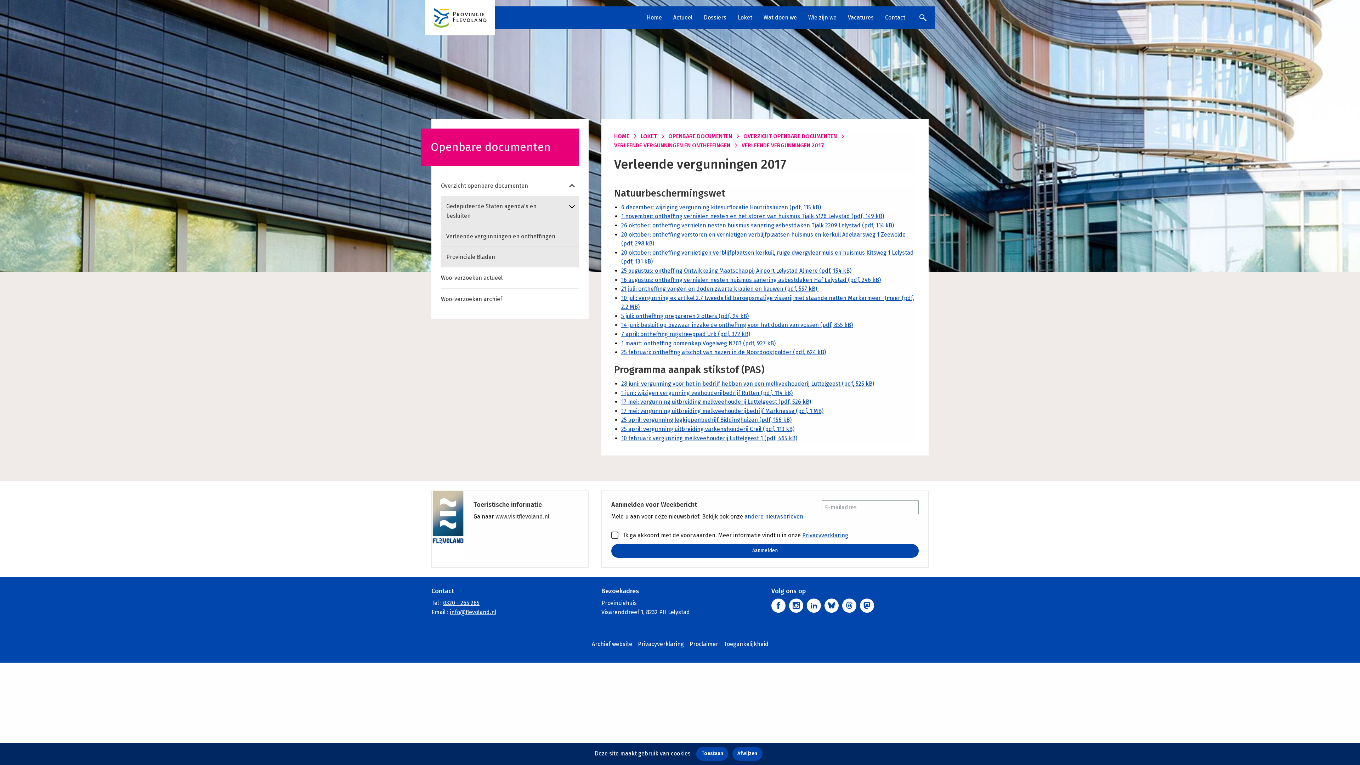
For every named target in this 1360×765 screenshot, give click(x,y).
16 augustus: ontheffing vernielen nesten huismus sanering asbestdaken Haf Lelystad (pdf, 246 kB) (751, 280)
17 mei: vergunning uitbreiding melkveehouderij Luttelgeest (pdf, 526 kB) (716, 401)
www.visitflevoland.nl (522, 516)
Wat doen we (780, 17)
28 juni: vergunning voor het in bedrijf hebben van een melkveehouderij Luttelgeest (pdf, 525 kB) (747, 383)
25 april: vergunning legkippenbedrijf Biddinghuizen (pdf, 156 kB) (706, 419)
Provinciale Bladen (470, 257)
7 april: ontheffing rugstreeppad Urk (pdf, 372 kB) (685, 334)
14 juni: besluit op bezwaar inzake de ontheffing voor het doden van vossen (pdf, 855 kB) (737, 325)
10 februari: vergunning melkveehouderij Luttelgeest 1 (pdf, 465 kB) (709, 438)
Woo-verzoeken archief (471, 299)
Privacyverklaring (825, 535)
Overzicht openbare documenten (484, 185)
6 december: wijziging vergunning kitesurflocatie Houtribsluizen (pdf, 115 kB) (721, 207)
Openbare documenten (700, 136)
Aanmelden (765, 551)
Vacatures (861, 17)
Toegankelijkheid (746, 644)
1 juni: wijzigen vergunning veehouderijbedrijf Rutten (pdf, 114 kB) (707, 393)
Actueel (682, 17)
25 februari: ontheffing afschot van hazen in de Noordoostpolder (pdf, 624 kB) (723, 352)
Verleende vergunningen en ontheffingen (500, 236)
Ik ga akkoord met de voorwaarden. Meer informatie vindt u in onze (735, 535)
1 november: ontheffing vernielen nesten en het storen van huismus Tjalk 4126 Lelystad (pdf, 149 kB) (752, 216)
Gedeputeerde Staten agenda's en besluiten (491, 211)
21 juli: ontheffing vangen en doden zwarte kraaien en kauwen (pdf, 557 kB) (719, 288)
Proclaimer (704, 644)
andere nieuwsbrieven (773, 516)
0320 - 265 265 (461, 603)
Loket (745, 17)
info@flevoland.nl (473, 612)
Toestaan (712, 753)
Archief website (612, 644)
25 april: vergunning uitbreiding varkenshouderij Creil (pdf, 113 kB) (707, 429)
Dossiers (715, 17)
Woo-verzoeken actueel (472, 277)
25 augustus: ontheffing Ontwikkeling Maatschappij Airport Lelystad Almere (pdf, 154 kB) (736, 270)
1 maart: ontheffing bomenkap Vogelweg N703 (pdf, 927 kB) (698, 343)
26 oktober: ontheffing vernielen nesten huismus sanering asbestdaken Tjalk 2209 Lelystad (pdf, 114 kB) (757, 225)
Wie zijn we (822, 17)
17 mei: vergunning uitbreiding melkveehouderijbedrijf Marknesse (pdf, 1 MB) (722, 411)
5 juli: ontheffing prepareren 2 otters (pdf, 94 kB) (685, 316)
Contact (895, 17)
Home (654, 17)
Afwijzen (747, 753)
